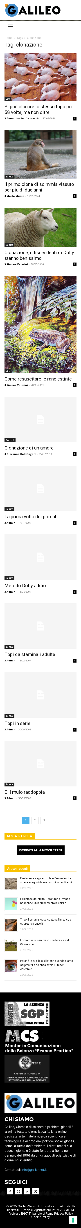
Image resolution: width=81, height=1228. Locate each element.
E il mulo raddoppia (24, 792)
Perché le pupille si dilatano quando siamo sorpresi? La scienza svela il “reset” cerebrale (46, 965)
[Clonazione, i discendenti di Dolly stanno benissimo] (40, 227)
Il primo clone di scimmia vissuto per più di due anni (39, 187)
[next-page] (53, 820)
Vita (8, 99)
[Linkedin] (27, 1191)
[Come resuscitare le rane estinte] (40, 324)
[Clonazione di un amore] (40, 419)
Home (8, 38)
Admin (11, 522)
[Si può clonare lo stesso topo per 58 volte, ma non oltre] (40, 77)
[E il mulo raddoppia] (40, 763)
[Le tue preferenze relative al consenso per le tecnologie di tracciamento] (73, 1220)
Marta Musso (15, 196)
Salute (9, 176)
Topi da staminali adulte (29, 654)
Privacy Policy (63, 1214)
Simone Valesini (17, 264)
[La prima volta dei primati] (40, 488)
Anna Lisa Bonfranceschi (23, 118)
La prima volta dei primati (31, 516)
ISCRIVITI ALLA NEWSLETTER (40, 850)
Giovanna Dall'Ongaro (21, 454)
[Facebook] (10, 1191)
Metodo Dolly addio (25, 585)
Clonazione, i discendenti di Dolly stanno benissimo (39, 255)
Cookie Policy (40, 1217)
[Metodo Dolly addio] (40, 557)
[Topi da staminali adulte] (40, 626)
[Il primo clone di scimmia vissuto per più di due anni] (40, 154)
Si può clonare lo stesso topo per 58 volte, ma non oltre (38, 109)
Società (10, 440)
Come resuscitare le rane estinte (38, 379)
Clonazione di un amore (29, 448)
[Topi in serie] (40, 694)
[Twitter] (35, 1191)
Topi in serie (17, 723)
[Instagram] (18, 1191)
